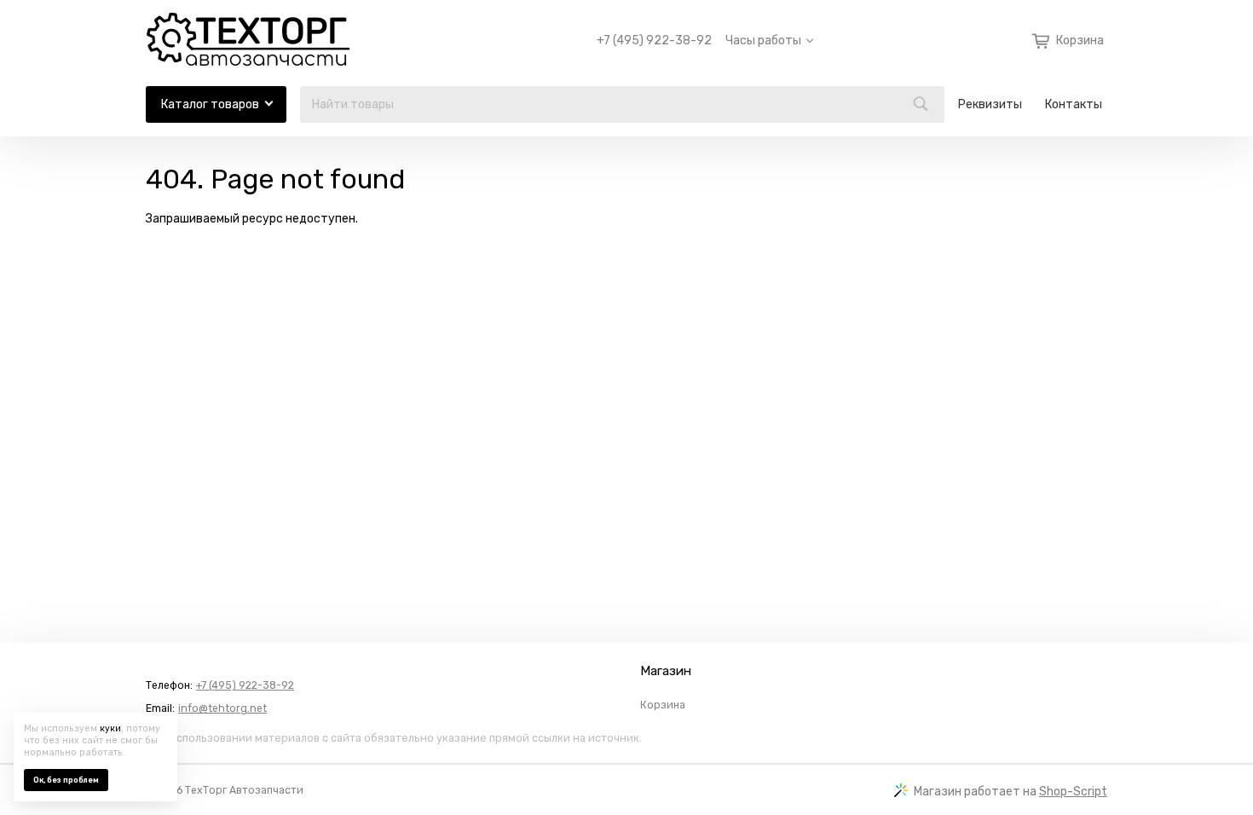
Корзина (662, 705)
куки (110, 728)
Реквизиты (990, 104)
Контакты (1073, 104)
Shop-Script (1073, 791)
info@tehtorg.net (222, 708)
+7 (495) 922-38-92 (654, 41)
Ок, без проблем (66, 780)
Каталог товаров (210, 104)
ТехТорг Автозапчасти (244, 790)
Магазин (665, 671)
